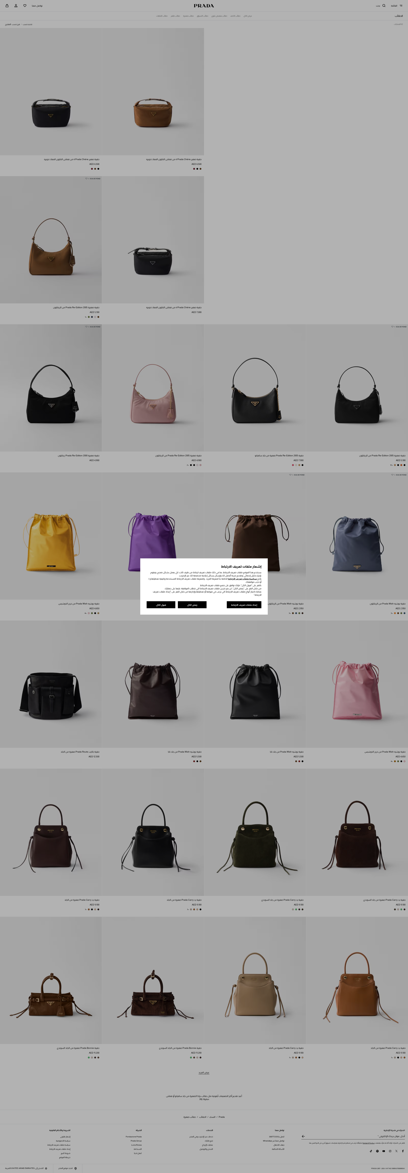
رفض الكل (192, 605)
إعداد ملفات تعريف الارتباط (244, 605)
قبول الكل (161, 605)
